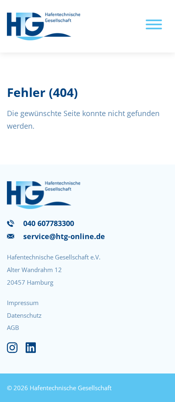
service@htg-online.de (64, 236)
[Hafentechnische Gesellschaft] (43, 26)
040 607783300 (48, 223)
